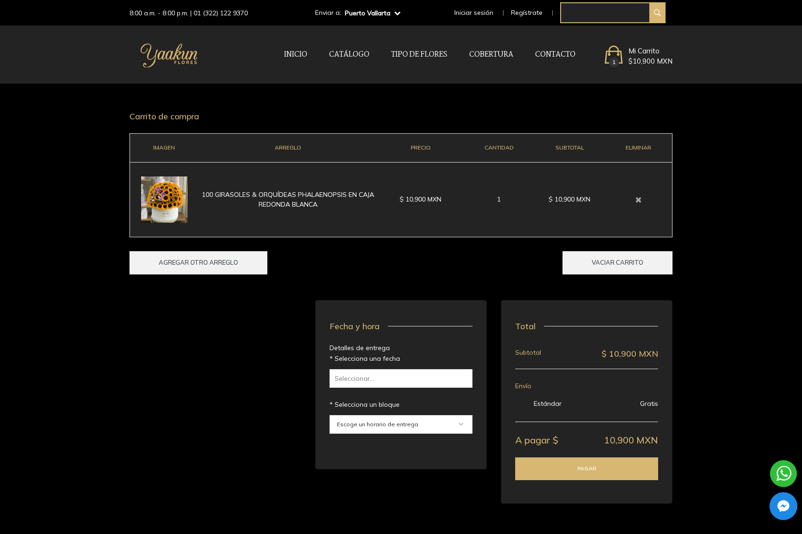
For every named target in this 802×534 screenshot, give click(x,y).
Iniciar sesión (473, 12)
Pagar (586, 468)
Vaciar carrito (617, 262)
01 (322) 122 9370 (221, 13)
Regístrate (527, 12)
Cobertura (491, 54)
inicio (295, 54)
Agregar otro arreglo (198, 262)
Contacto (555, 54)
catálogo (349, 54)
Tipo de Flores (419, 54)
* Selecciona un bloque (365, 404)
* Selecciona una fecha (365, 358)
